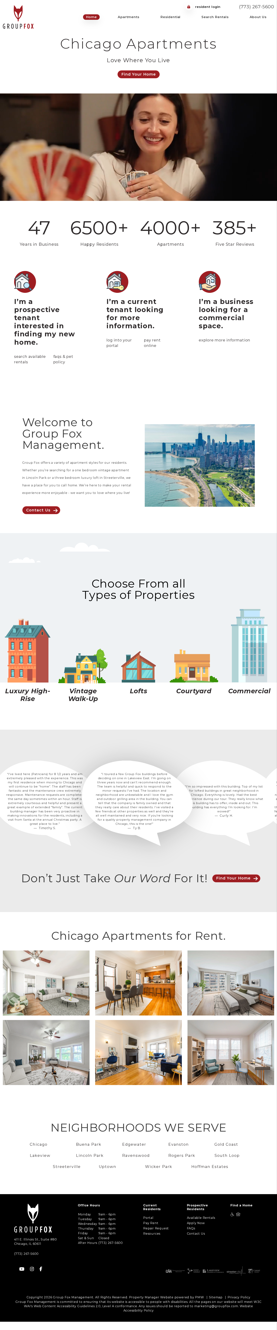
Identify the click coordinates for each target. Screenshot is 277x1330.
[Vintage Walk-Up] (83, 666)
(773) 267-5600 (256, 6)
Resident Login (207, 7)
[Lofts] (138, 667)
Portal (148, 1226)
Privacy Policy (239, 1305)
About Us (258, 17)
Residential (170, 17)
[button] (21, 1277)
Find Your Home (138, 74)
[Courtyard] (194, 666)
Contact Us (38, 510)
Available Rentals (201, 1226)
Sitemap (216, 1305)
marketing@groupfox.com (216, 1314)
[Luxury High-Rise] (28, 651)
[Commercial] (249, 645)
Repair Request (156, 1236)
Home (91, 17)
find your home (233, 886)
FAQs (191, 1236)
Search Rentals (215, 17)
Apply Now (196, 1231)
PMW (199, 1305)
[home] (18, 16)
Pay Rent (150, 1231)
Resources (151, 1242)
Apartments (128, 17)
